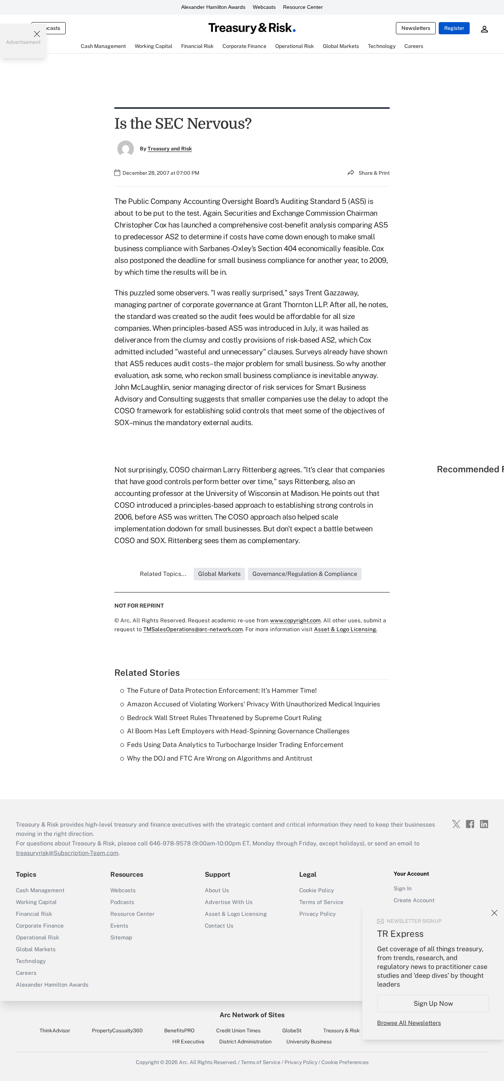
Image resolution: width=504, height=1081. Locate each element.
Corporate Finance (40, 925)
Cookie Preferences (345, 1062)
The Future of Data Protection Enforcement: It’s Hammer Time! (222, 690)
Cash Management (40, 890)
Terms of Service (321, 902)
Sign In (403, 888)
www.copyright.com (295, 620)
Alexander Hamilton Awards (213, 7)
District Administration (245, 1041)
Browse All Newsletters (409, 1022)
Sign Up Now (433, 1003)
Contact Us (219, 925)
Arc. (184, 1062)
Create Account (414, 900)
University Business (309, 1041)
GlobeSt (291, 1030)
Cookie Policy (316, 890)
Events (119, 925)
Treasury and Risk (170, 149)
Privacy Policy (317, 914)
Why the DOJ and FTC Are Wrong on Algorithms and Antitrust (220, 758)
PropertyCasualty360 (117, 1030)
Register (454, 28)
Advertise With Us (229, 902)
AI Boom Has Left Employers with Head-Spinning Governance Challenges (238, 731)
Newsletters (415, 28)
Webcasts (264, 7)
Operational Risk (37, 937)
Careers (26, 973)
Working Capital (36, 902)
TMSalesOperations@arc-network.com (193, 629)
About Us (217, 890)
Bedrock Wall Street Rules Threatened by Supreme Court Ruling (224, 718)
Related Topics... (163, 573)
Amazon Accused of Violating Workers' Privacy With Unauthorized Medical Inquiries (253, 704)
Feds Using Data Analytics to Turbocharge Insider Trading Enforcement (235, 744)
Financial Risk (34, 914)
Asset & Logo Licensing (236, 914)
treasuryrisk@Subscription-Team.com (67, 852)
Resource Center (303, 7)
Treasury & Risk (341, 1030)
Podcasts (122, 902)
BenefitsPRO (179, 1030)
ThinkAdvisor (54, 1030)
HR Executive (188, 1041)
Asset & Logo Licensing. (345, 629)
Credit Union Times (238, 1030)
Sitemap (121, 937)
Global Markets (36, 949)
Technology (31, 961)
